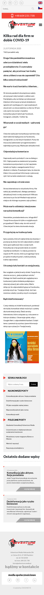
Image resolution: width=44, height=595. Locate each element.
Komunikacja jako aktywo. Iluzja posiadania (21, 396)
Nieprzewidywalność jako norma (17, 410)
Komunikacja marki (12, 414)
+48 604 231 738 (25, 15)
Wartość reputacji (12, 443)
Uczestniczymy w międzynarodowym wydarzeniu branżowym (19, 431)
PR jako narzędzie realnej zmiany (17, 405)
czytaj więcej (29, 489)
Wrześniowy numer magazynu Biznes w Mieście (20, 438)
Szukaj (33, 384)
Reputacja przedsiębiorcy (15, 448)
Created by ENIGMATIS (22, 588)
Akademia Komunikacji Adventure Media (20, 425)
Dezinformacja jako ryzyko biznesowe (19, 401)
